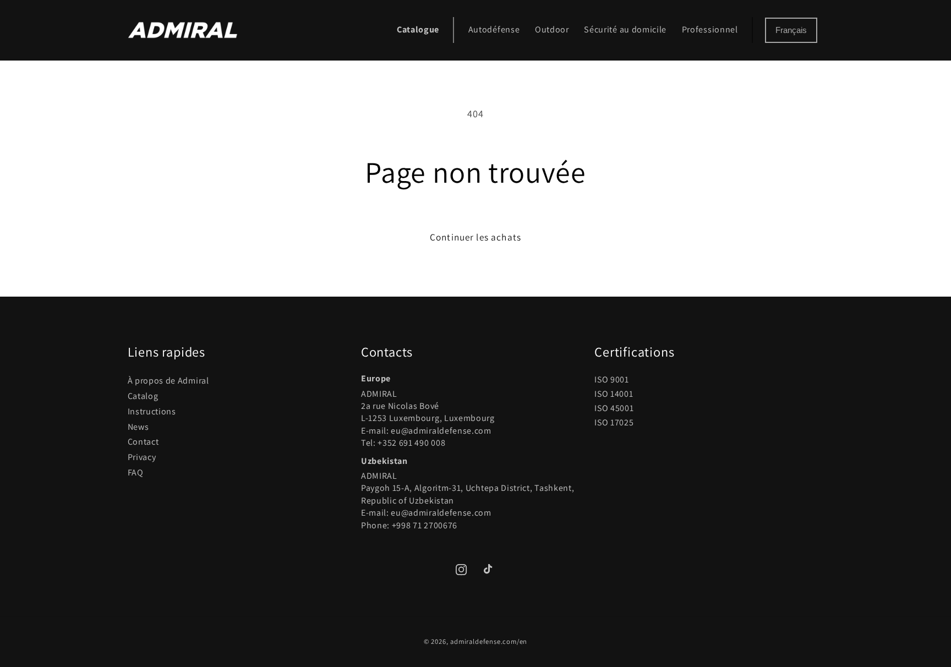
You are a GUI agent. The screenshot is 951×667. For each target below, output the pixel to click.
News (138, 427)
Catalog (143, 396)
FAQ (136, 472)
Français (791, 30)
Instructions (152, 411)
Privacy (142, 457)
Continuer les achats (475, 237)
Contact (143, 441)
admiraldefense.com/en (488, 641)
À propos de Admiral (168, 380)
